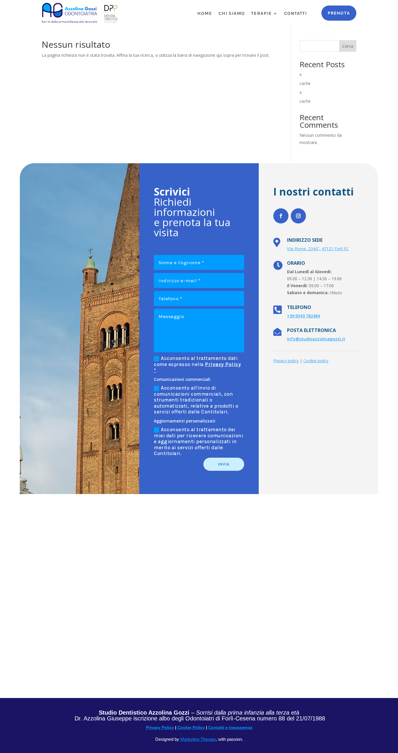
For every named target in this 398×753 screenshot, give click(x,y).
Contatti (295, 13)
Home (204, 13)
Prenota (339, 13)
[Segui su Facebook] (280, 215)
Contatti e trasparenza (230, 727)
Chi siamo (232, 13)
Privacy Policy (160, 727)
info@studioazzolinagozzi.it (316, 339)
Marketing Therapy (198, 739)
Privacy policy (286, 360)
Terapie (261, 13)
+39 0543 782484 (303, 316)
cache (305, 83)
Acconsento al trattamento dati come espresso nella (197, 364)
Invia (224, 464)
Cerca (347, 46)
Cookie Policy (191, 727)
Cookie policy (315, 360)
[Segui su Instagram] (298, 215)
